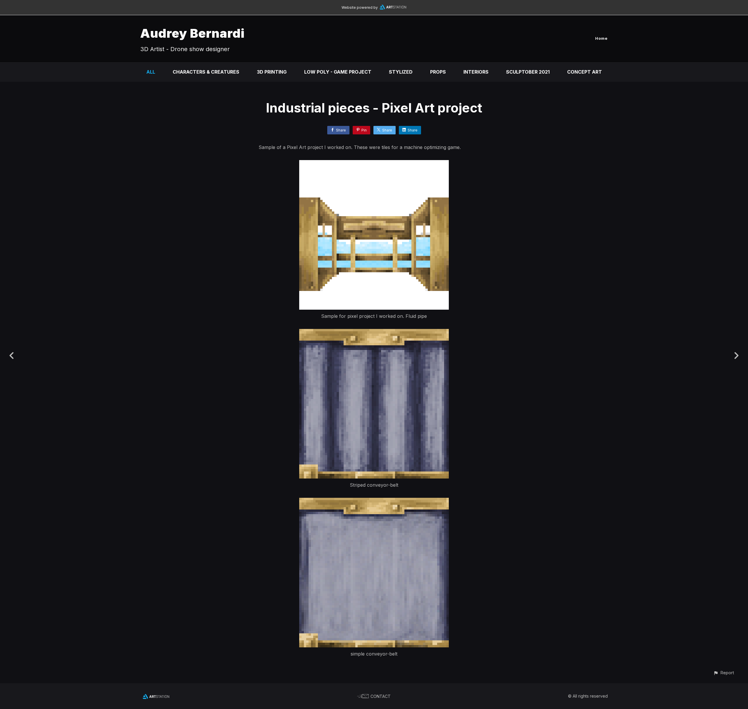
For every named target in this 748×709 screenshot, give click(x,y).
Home (601, 38)
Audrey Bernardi (192, 33)
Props (438, 72)
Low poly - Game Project (337, 72)
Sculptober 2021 (528, 72)
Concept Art (584, 72)
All (150, 72)
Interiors (476, 72)
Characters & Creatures (206, 72)
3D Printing (272, 72)
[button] (723, 673)
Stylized (401, 72)
